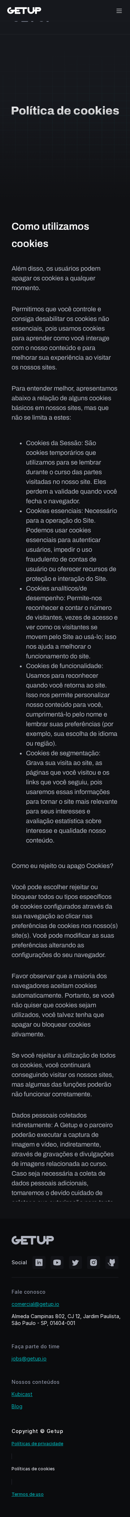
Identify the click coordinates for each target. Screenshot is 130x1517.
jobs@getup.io (29, 1358)
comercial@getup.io (35, 1304)
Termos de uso (28, 1494)
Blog (17, 1406)
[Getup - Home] (24, 10)
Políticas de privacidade (37, 1443)
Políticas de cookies (33, 1468)
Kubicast (22, 1394)
